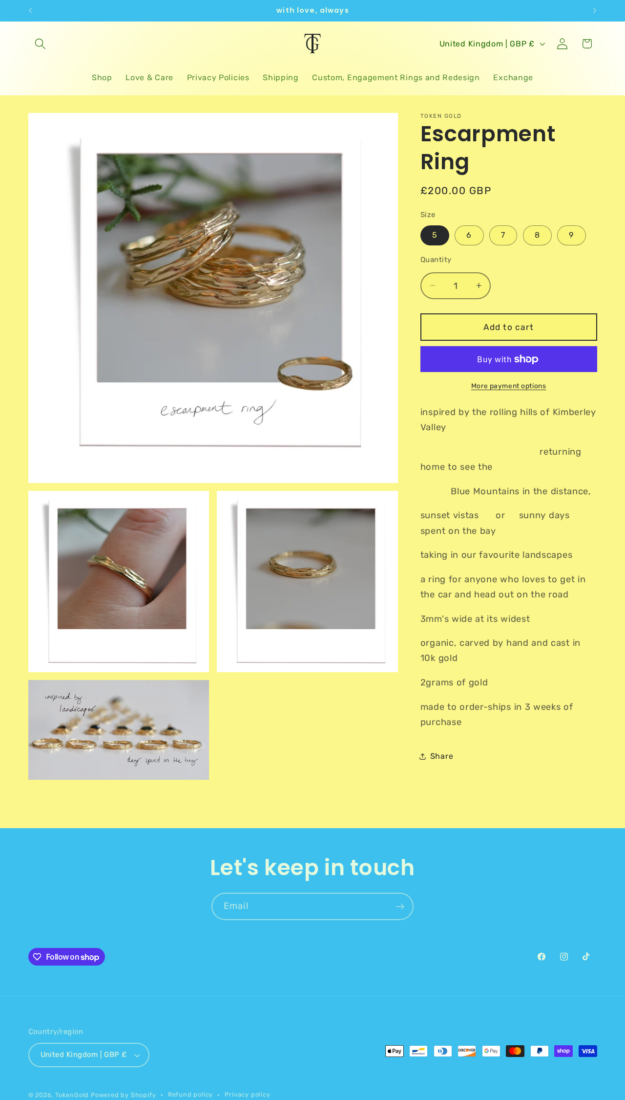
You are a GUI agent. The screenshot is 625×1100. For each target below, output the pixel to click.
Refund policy (190, 1094)
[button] (40, 43)
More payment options (508, 385)
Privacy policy (247, 1094)
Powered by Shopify (123, 1095)
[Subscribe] (400, 906)
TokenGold (72, 1095)
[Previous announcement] (30, 11)
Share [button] (441, 756)
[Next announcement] (594, 11)
